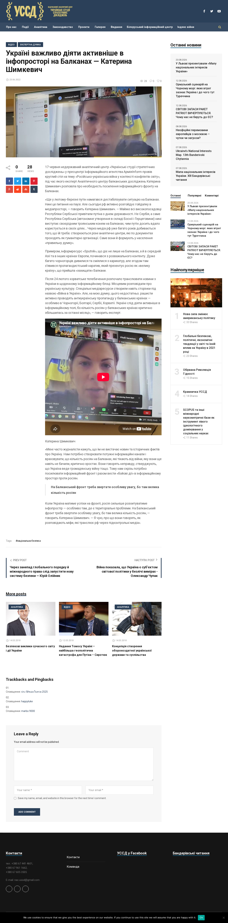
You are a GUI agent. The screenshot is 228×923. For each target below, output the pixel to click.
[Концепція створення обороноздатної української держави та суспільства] (137, 619)
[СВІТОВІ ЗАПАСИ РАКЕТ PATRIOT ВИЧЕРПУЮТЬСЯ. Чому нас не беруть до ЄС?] (177, 246)
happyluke (27, 701)
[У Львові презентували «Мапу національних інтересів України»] (177, 205)
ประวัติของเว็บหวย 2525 (34, 691)
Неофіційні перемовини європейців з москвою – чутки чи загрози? (193, 134)
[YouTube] (219, 11)
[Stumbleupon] (25, 189)
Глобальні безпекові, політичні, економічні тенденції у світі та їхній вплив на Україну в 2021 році (199, 343)
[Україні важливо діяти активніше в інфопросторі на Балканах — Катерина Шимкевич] (84, 121)
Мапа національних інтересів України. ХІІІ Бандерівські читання (195, 175)
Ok (201, 917)
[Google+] (9, 189)
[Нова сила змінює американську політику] (196, 292)
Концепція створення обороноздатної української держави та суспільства (132, 651)
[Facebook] (204, 11)
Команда (73, 866)
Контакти (73, 857)
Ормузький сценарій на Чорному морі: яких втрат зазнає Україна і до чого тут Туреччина (195, 90)
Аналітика (17, 607)
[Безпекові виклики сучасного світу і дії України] (30, 619)
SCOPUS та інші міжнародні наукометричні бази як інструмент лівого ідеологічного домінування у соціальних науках (198, 421)
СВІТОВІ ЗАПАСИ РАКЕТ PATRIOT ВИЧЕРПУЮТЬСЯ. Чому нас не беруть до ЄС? (194, 113)
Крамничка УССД (195, 391)
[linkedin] (25, 181)
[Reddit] (17, 189)
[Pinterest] (34, 181)
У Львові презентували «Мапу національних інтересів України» (196, 67)
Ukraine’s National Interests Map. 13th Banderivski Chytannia (194, 155)
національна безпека (29, 540)
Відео (11, 44)
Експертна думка (30, 44)
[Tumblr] (34, 189)
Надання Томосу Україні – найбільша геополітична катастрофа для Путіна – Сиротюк (83, 651)
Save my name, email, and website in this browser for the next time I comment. (62, 798)
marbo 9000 (28, 711)
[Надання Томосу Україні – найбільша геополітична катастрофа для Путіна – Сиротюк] (83, 619)
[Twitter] (211, 11)
